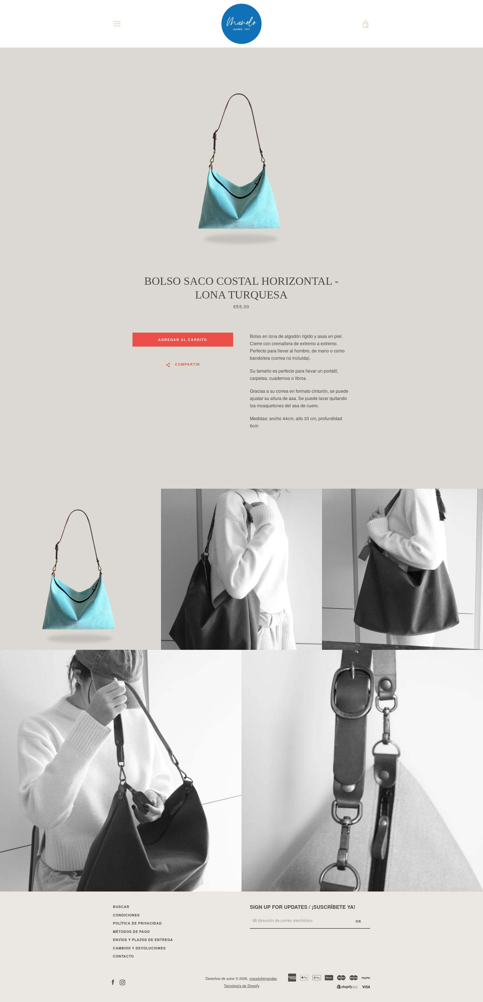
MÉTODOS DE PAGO (131, 931)
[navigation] (117, 24)
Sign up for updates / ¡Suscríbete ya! (302, 907)
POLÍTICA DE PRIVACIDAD (137, 923)
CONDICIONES (126, 915)
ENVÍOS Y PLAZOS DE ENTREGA (143, 939)
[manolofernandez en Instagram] (122, 982)
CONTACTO (123, 956)
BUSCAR (121, 906)
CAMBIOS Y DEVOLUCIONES (139, 948)
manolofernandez (263, 978)
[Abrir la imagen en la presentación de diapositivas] (241, 161)
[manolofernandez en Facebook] (113, 982)
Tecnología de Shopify (241, 985)
